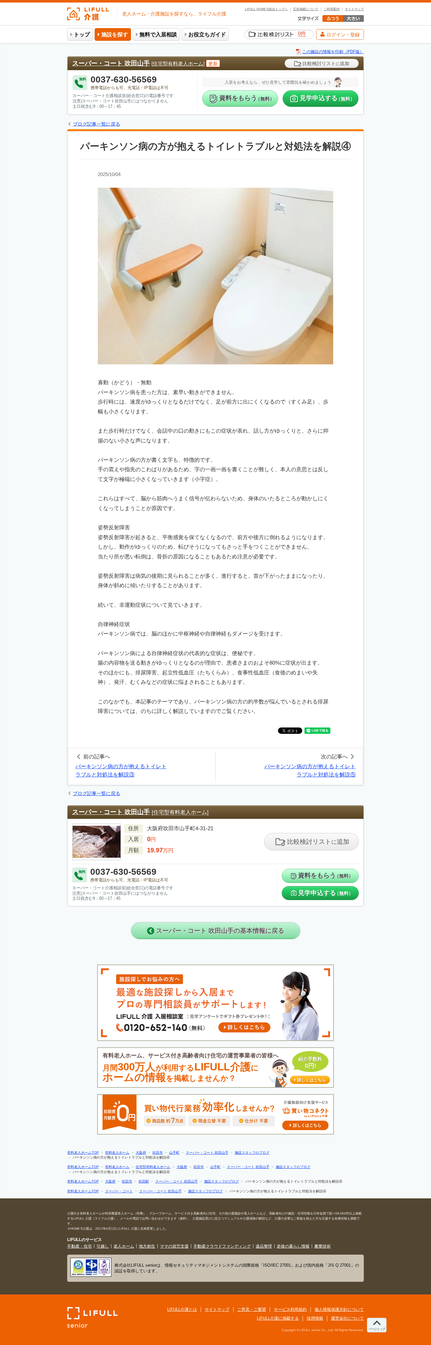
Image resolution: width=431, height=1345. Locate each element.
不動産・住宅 (79, 1246)
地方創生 (147, 1246)
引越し (103, 1246)
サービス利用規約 (290, 1309)
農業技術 (322, 1246)
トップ (82, 35)
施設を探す (114, 35)
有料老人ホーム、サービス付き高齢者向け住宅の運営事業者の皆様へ (214, 1067)
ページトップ (377, 1329)
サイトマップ (354, 9)
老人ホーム (124, 1246)
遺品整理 (264, 1246)
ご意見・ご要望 (251, 1309)
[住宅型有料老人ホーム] (177, 63)
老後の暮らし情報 (293, 1246)
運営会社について (347, 1318)
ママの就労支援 (174, 1246)
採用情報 (315, 1318)
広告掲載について (305, 9)
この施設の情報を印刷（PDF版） (333, 51)
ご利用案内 (331, 9)
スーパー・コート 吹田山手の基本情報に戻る (219, 930)
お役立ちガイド (207, 35)
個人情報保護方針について (339, 1309)
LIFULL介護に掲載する (278, 1318)
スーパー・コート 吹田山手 (111, 63)
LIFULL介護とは (182, 1309)
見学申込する (327, 98)
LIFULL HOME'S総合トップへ (266, 9)
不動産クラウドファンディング (222, 1246)
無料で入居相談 (158, 35)
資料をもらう (247, 98)
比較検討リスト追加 (325, 63)
